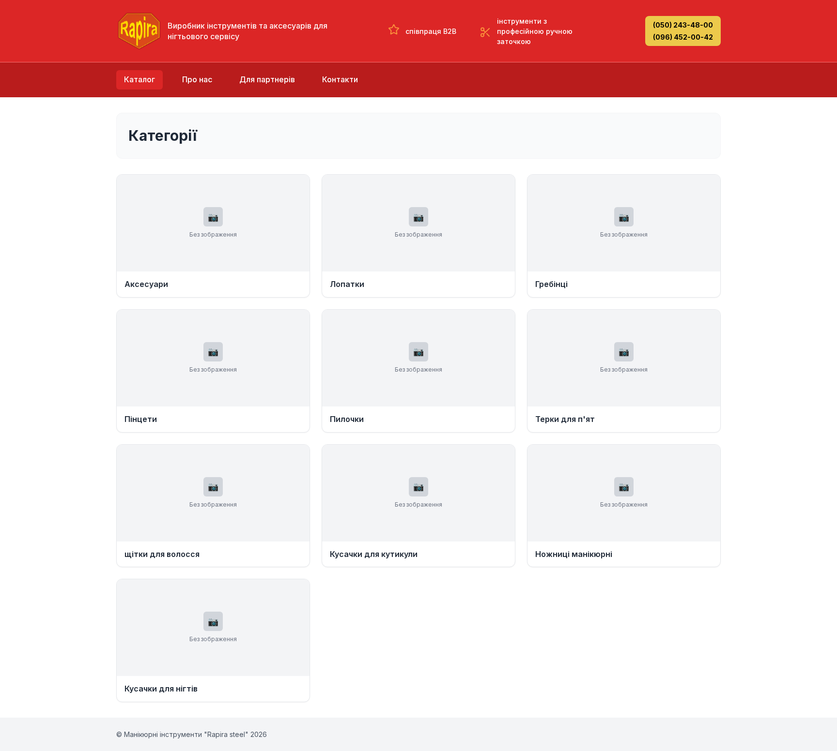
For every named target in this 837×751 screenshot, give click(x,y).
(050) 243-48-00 (683, 25)
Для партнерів (267, 79)
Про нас (197, 79)
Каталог (139, 79)
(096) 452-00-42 (683, 37)
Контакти (340, 79)
